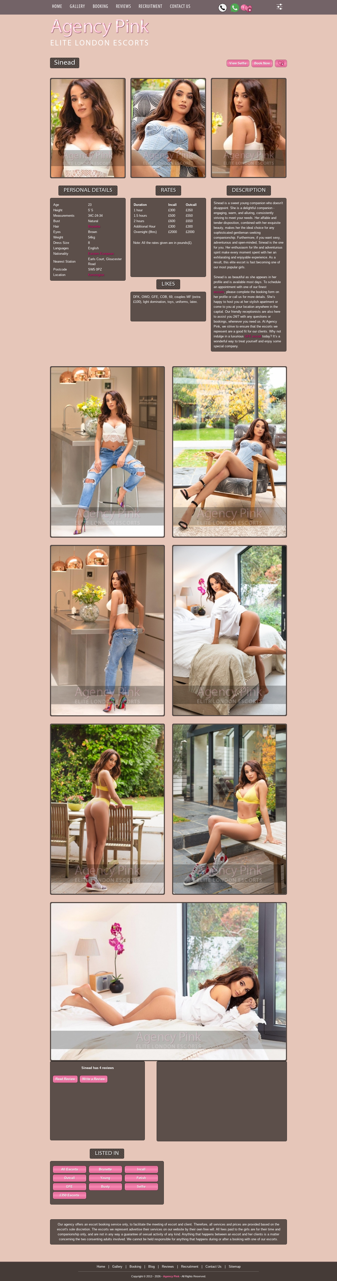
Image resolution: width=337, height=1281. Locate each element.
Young (105, 1178)
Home (57, 6)
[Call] (222, 7)
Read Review (65, 1079)
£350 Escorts (69, 1195)
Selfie (141, 1186)
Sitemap (235, 1266)
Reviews (123, 6)
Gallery (77, 6)
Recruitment (150, 6)
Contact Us (180, 6)
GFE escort (253, 336)
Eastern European (101, 253)
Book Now (262, 63)
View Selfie (237, 63)
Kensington (96, 275)
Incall (141, 1169)
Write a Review (93, 1079)
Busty (105, 1186)
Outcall (69, 1178)
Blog (151, 1266)
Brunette (94, 226)
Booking (100, 6)
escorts (219, 292)
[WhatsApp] (234, 7)
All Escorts (69, 1169)
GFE (69, 1186)
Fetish (141, 1178)
